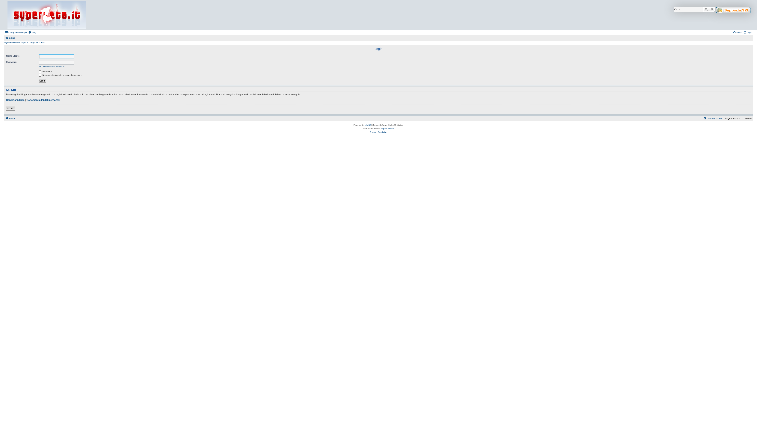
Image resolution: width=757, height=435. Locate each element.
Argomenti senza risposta (16, 42)
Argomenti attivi (37, 42)
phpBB (368, 125)
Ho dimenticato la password (52, 66)
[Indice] (47, 15)
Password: (11, 62)
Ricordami (47, 71)
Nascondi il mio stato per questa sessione (62, 75)
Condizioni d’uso (15, 100)
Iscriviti (10, 108)
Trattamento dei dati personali (43, 100)
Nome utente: (13, 56)
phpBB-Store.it (387, 129)
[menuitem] (32, 32)
